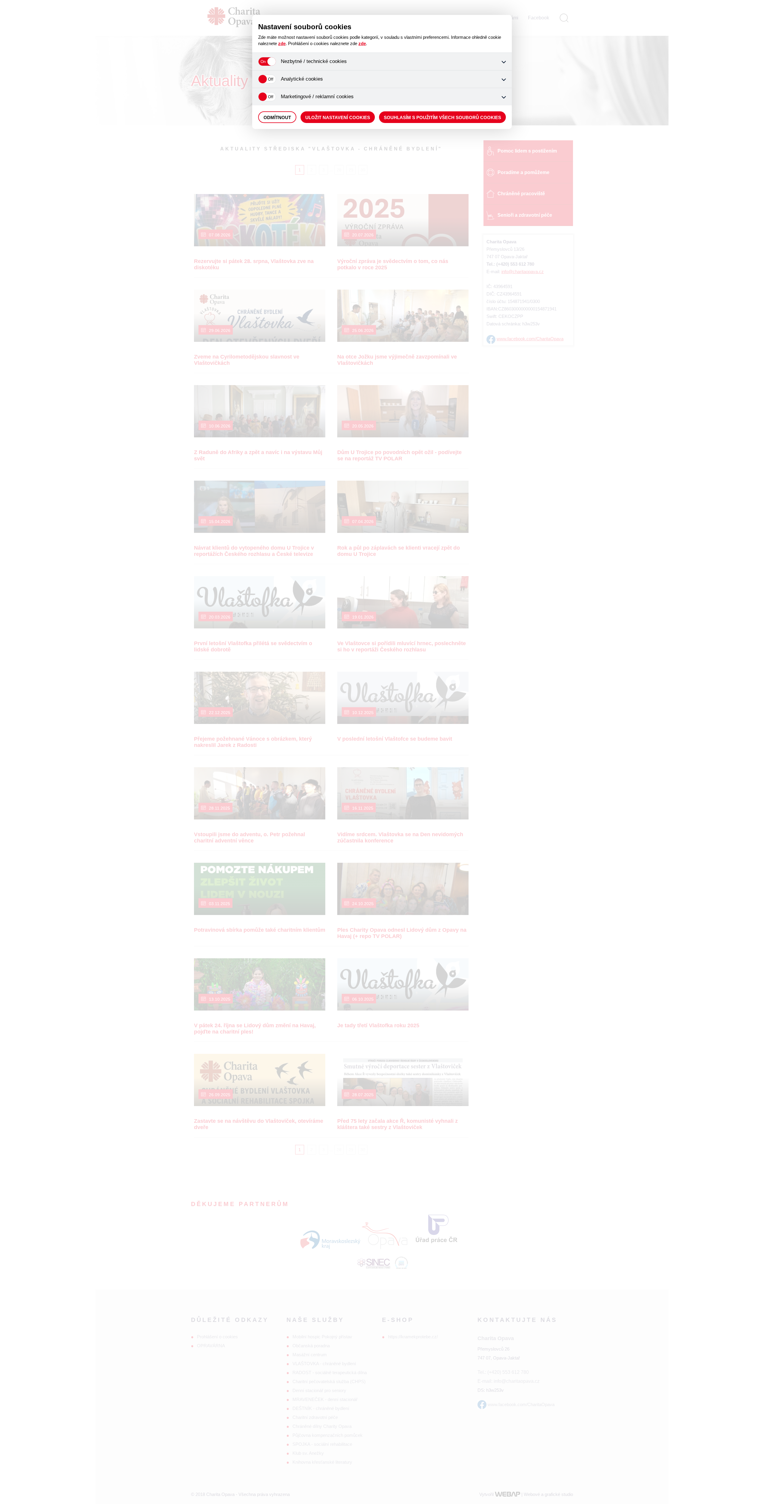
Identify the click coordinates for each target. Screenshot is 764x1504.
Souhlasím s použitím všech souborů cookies (442, 117)
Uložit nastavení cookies (337, 117)
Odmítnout (277, 117)
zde (282, 43)
